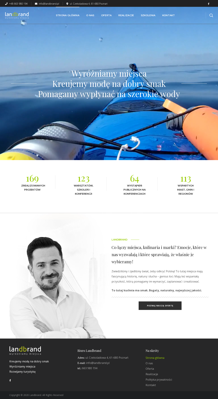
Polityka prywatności (159, 379)
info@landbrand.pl (48, 3)
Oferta (150, 369)
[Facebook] (10, 380)
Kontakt (151, 385)
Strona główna (155, 358)
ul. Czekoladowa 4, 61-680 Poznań (88, 3)
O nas (149, 363)
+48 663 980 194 (18, 3)
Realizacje (152, 374)
